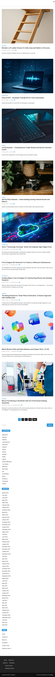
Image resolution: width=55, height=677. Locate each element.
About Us (4, 640)
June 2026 (4, 497)
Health (3, 456)
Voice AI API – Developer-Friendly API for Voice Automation (23, 98)
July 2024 (4, 534)
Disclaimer (5, 642)
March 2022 (5, 588)
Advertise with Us (6, 648)
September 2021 (6, 595)
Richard (13, 50)
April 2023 (4, 559)
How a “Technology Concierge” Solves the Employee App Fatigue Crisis (27, 247)
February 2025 (5, 517)
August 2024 (5, 532)
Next (34, 419)
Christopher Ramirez (15, 249)
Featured (4, 45)
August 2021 (5, 598)
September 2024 (6, 529)
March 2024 (5, 539)
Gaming (3, 197)
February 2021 (5, 610)
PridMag (51, 674)
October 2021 (5, 593)
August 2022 (5, 578)
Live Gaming (5, 464)
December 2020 (6, 615)
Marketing (4, 466)
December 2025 (6, 510)
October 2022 (5, 573)
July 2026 (4, 495)
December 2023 (6, 546)
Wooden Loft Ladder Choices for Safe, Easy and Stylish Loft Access (26, 48)
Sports (4, 476)
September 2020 (6, 617)
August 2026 (5, 493)
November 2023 (6, 549)
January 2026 (5, 507)
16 (30, 419)
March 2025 (5, 515)
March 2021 (5, 607)
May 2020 (4, 622)
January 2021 (5, 612)
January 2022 (5, 590)
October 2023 (5, 551)
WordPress (44, 674)
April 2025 (4, 512)
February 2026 (5, 505)
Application (5, 434)
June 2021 (4, 600)
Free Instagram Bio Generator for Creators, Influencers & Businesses (26, 262)
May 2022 (4, 583)
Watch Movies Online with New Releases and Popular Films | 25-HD (25, 349)
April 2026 (4, 500)
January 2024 (5, 544)
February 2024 (5, 541)
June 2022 (4, 581)
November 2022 (6, 571)
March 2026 (5, 502)
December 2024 (6, 522)
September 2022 (6, 576)
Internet (4, 459)
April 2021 (4, 605)
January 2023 (5, 566)
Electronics (5, 444)
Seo (3, 471)
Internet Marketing (6, 461)
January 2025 (5, 519)
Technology (5, 95)
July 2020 (4, 620)
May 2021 (4, 603)
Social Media (5, 474)
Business (4, 437)
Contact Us (5, 637)
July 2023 (4, 556)
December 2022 (6, 568)
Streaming (4, 478)
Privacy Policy (5, 645)
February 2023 (5, 563)
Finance (4, 145)
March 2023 (5, 561)
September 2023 (6, 554)
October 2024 (5, 527)
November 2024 (6, 524)
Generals (4, 293)
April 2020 (4, 625)
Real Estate (5, 469)
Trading (4, 483)
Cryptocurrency (6, 442)
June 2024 (4, 537)
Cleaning (4, 398)
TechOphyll (12, 674)
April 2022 (4, 585)
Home (3, 634)
